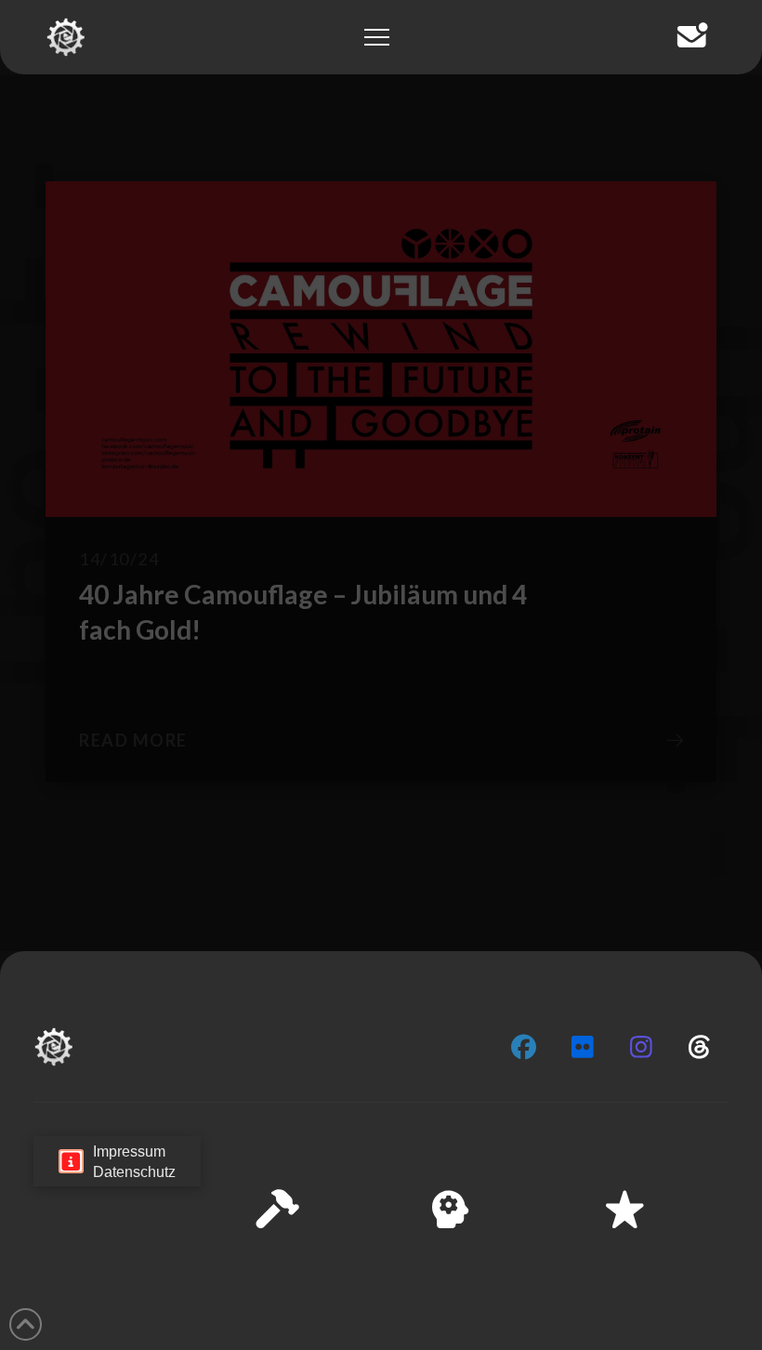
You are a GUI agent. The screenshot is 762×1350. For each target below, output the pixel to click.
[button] (724, 1150)
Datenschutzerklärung (489, 1322)
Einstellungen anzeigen (651, 1276)
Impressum (595, 1322)
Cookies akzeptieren (382, 1276)
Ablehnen (513, 1276)
